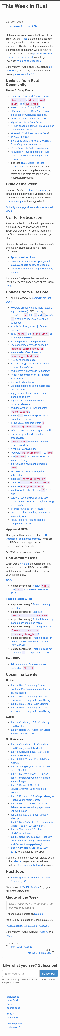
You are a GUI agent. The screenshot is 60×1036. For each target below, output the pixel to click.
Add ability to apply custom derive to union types (32, 621)
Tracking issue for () (31, 630)
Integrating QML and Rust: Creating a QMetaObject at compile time (31, 142)
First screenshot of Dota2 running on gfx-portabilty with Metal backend (30, 112)
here (8, 285)
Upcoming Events (21, 674)
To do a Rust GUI (20, 137)
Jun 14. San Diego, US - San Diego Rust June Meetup (30, 753)
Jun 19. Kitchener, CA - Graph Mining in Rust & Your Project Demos (32, 798)
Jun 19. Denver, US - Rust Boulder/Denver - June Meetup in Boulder (29, 788)
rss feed (11, 1004)
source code (13, 1008)
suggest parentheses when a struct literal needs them (29, 395)
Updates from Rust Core (27, 291)
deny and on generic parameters (32, 335)
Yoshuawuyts (16, 201)
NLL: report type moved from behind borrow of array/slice (30, 365)
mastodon (12, 1017)
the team (24, 563)
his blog (38, 914)
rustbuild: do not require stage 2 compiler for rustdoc (28, 521)
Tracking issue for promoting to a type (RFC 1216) (31, 650)
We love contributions (29, 61)
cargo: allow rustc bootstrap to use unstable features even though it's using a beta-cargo (32, 501)
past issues (13, 996)
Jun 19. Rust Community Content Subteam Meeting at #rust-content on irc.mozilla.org (31, 689)
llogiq (9, 935)
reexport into (31, 452)
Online (10, 680)
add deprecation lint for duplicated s (29, 409)
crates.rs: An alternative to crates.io (30, 148)
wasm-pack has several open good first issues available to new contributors (32, 263)
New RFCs (13, 658)
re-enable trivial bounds (23, 382)
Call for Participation (24, 217)
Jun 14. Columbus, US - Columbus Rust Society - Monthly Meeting (29, 746)
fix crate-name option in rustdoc (28, 508)
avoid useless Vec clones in (26, 354)
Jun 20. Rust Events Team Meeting (29, 704)
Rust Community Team (29, 865)
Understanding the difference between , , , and (31, 99)
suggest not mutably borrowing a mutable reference (28, 402)
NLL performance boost (23, 360)
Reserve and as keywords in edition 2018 (30, 589)
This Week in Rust (24, 6)
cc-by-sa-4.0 (13, 1027)
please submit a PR (23, 74)
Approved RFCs (17, 529)
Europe (10, 716)
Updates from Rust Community (22, 82)
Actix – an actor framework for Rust (29, 118)
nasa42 (44, 932)
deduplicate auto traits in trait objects (30, 371)
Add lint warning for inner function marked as (29, 666)
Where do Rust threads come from (29, 133)
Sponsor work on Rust (23, 257)
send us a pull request (21, 57)
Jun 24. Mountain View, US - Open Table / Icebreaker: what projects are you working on (30, 807)
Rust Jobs (15, 871)
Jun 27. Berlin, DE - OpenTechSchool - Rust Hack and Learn (31, 731)
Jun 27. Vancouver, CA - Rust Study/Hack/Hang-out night (27, 831)
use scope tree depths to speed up (29, 346)
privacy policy (14, 1023)
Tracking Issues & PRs (19, 598)
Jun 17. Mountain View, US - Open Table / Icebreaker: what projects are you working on (30, 777)
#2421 (38, 311)
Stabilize (30, 613)
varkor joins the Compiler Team (27, 107)
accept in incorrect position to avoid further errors (29, 417)
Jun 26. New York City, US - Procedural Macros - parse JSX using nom (32, 823)
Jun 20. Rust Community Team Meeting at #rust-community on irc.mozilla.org (32, 698)
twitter (10, 1014)
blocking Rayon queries (23, 449)
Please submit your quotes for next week (28, 926)
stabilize (28, 478)
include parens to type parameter (28, 341)
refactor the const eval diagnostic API (31, 430)
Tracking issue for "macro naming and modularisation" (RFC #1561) (31, 641)
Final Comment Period (21, 558)
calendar (17, 861)
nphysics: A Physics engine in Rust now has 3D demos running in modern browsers (31, 155)
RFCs (9, 580)
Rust (24, 38)
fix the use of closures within (27, 424)
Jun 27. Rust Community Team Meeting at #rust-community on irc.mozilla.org (32, 709)
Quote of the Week (22, 897)
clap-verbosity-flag (38, 190)
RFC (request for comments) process (26, 536)
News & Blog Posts (19, 90)
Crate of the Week (21, 183)
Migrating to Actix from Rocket (27, 122)
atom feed (12, 1000)
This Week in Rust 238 (21, 26)
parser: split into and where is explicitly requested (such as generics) (32, 318)
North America (14, 739)
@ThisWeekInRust (42, 53)
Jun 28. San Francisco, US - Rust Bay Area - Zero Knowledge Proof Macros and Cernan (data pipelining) (31, 840)
